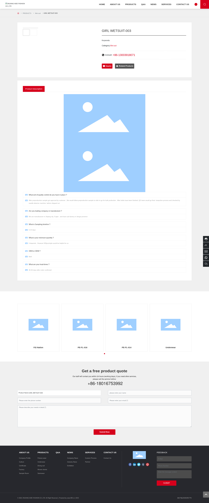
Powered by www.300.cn (67, 498)
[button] (104, 353)
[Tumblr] (143, 464)
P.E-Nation (38, 347)
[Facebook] (130, 464)
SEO (77, 498)
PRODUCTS (27, 13)
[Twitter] (138, 464)
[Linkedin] (134, 464)
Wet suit (38, 13)
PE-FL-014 (126, 347)
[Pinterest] (147, 464)
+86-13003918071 (124, 55)
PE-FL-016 (82, 347)
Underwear (171, 347)
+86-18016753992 (105, 383)
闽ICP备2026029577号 (184, 498)
